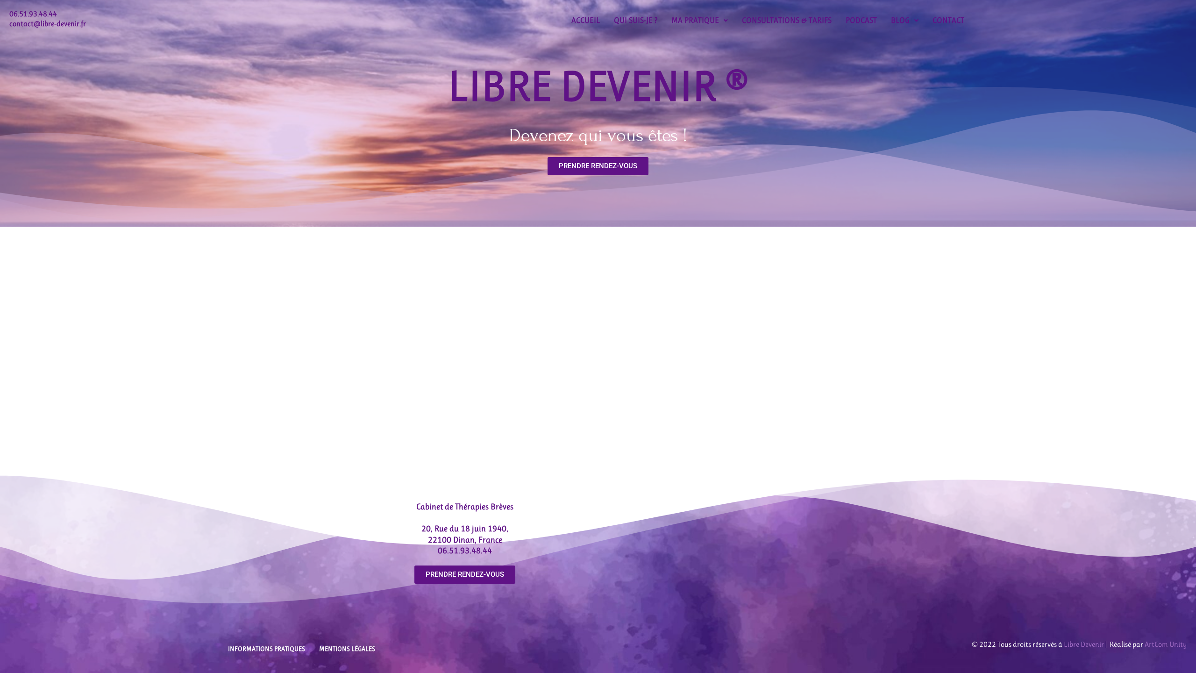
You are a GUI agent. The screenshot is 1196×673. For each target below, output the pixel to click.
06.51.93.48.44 (33, 13)
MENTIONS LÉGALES (347, 648)
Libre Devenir (1084, 644)
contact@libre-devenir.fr (47, 23)
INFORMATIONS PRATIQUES (266, 648)
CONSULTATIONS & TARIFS (787, 20)
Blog (900, 20)
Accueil (585, 20)
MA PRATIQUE (695, 20)
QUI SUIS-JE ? (635, 20)
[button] (699, 20)
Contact (948, 20)
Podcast (861, 20)
